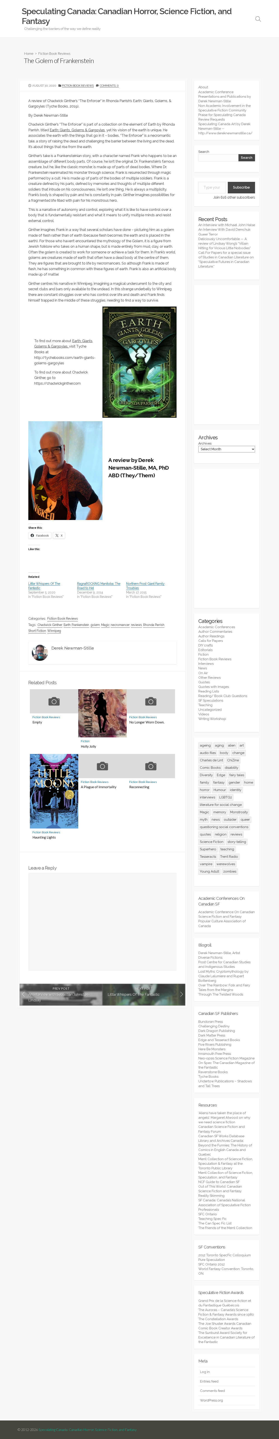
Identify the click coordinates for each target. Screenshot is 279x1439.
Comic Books (210, 768)
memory (219, 812)
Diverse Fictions (210, 958)
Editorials (205, 650)
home (248, 782)
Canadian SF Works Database (221, 1136)
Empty (37, 722)
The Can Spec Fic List (214, 1223)
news (216, 820)
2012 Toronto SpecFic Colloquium (224, 1255)
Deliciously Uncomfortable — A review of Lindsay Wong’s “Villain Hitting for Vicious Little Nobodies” (224, 243)
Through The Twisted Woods (220, 994)
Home (29, 53)
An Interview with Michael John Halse (226, 225)
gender (234, 782)
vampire (206, 864)
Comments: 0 (109, 85)
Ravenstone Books (213, 1072)
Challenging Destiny (214, 1026)
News (202, 668)
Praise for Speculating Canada (222, 115)
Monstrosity (239, 812)
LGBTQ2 (225, 797)
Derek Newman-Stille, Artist (219, 953)
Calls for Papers (210, 641)
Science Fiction (211, 842)
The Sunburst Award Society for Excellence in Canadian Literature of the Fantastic (226, 1337)
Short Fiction (37, 631)
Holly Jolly (88, 746)
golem (95, 625)
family (204, 782)
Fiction (85, 741)
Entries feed (209, 1381)
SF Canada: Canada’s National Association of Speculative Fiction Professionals (224, 1204)
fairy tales (236, 775)
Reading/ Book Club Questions (222, 696)
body (224, 753)
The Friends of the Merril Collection (225, 1228)
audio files (208, 753)
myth (204, 820)
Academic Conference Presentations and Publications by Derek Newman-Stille (224, 96)
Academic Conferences (216, 627)
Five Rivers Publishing (214, 1045)
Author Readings (211, 636)
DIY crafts (205, 645)
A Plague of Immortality (98, 787)
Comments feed (212, 1391)
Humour (220, 790)
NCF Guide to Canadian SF (219, 1182)
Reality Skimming (211, 1196)
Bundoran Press (210, 1022)
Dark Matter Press (211, 1035)
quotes (205, 834)
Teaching (205, 705)
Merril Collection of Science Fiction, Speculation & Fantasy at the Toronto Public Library (225, 1163)
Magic (105, 625)
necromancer (120, 625)
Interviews (206, 664)
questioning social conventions (224, 827)
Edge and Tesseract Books (219, 1040)
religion (220, 834)
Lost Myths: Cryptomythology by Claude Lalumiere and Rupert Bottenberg (223, 976)
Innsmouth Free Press (214, 1054)
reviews (136, 625)
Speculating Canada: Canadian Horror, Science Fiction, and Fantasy (88, 1430)
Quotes (204, 682)
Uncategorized (210, 710)
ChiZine (233, 760)
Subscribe (241, 187)
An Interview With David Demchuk (224, 230)
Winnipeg (54, 631)
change (238, 753)
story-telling (237, 842)
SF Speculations (210, 700)
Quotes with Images (213, 687)
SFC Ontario (207, 1214)
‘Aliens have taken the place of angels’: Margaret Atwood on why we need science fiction (224, 1117)
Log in (205, 1372)
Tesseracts (208, 857)
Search (203, 152)
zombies (229, 871)
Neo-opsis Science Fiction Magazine (226, 1058)
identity (235, 790)
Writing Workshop (212, 719)
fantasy (219, 782)
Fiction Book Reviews (54, 53)
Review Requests (211, 119)
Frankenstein (80, 625)
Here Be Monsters (211, 1049)
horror (204, 790)
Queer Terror (208, 234)
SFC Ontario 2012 (211, 1264)
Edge (221, 775)
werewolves (225, 864)
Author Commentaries (215, 632)
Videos (203, 714)
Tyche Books (208, 1077)
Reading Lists (208, 691)
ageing (205, 745)
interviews (207, 797)
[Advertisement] (226, 354)
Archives (204, 443)
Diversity (206, 775)
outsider (230, 820)
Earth (67, 625)
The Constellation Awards (218, 1319)
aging (219, 745)
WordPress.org (211, 1400)
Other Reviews (209, 678)
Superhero (208, 849)
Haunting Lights (44, 837)
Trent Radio (229, 857)
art (242, 745)
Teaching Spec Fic (212, 1219)
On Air (203, 673)
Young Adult (209, 871)
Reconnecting (139, 787)
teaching (227, 849)
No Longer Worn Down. (146, 722)
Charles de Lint (211, 760)
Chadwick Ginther (49, 625)
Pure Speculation (211, 1260)
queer (245, 820)
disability (231, 768)
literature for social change (221, 805)
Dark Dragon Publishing (216, 1031)
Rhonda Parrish (153, 625)
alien (231, 745)
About (203, 87)
